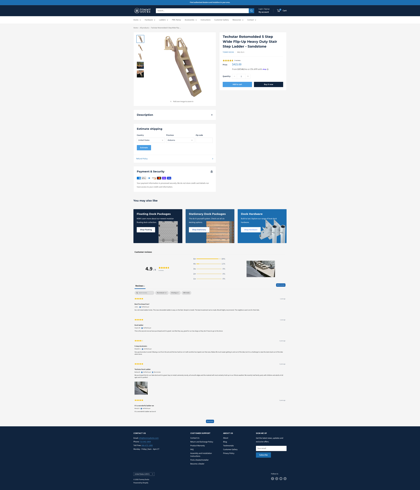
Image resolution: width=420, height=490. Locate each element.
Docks (135, 19)
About (225, 438)
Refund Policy (142, 158)
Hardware (149, 19)
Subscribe (263, 455)
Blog (225, 441)
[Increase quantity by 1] (248, 76)
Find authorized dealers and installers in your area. (210, 2)
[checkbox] (186, 293)
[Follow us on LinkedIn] (285, 478)
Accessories (189, 19)
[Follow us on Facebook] (272, 478)
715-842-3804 (145, 441)
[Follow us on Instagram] (276, 478)
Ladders (162, 19)
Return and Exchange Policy (201, 441)
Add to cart (237, 84)
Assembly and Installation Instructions (201, 454)
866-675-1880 (147, 445)
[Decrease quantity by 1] (234, 76)
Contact (250, 19)
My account (264, 12)
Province (170, 135)
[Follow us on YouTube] (280, 478)
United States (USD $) (142, 474)
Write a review (281, 285)
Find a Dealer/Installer (199, 460)
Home (135, 28)
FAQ (192, 449)
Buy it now (268, 84)
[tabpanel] (210, 358)
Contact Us (194, 438)
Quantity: (227, 76)
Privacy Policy (228, 453)
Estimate (144, 147)
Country (140, 135)
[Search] (251, 10)
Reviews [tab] (140, 285)
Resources (237, 19)
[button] (209, 259)
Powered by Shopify (140, 483)
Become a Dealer (197, 463)
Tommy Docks (228, 52)
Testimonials (228, 445)
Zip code (199, 135)
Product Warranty (197, 445)
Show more (210, 421)
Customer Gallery (221, 19)
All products (144, 28)
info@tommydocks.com (149, 438)
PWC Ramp (176, 19)
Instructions (206, 19)
